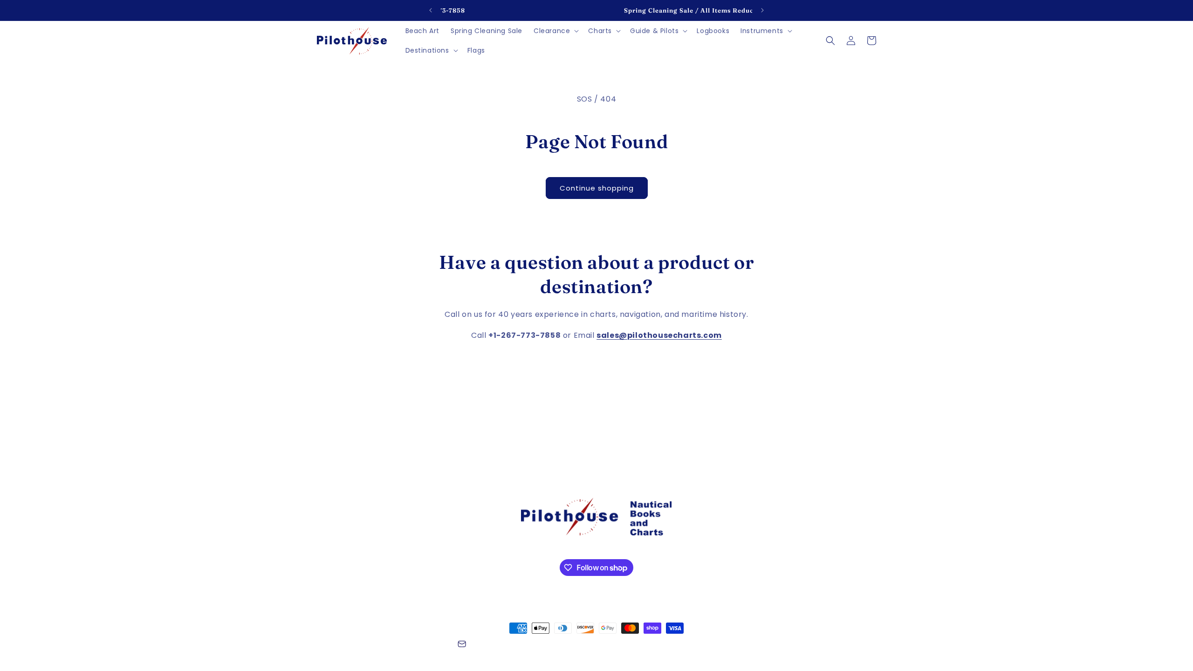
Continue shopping (597, 188)
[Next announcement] (762, 10)
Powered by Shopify (423, 645)
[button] (555, 31)
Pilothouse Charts (368, 645)
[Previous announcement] (430, 10)
